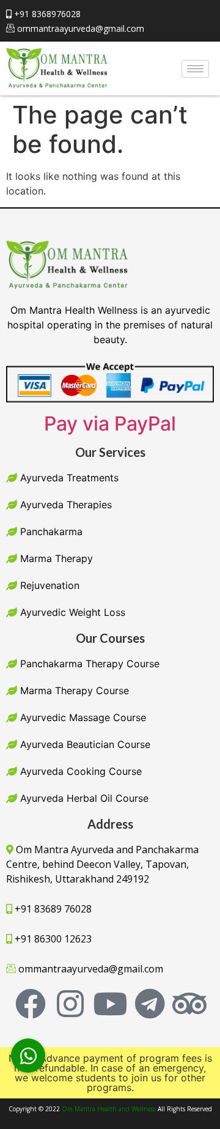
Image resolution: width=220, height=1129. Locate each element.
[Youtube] (110, 1003)
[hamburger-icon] (195, 69)
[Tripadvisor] (189, 1003)
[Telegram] (149, 1003)
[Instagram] (70, 1003)
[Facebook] (30, 1003)
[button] (28, 1055)
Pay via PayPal (110, 423)
